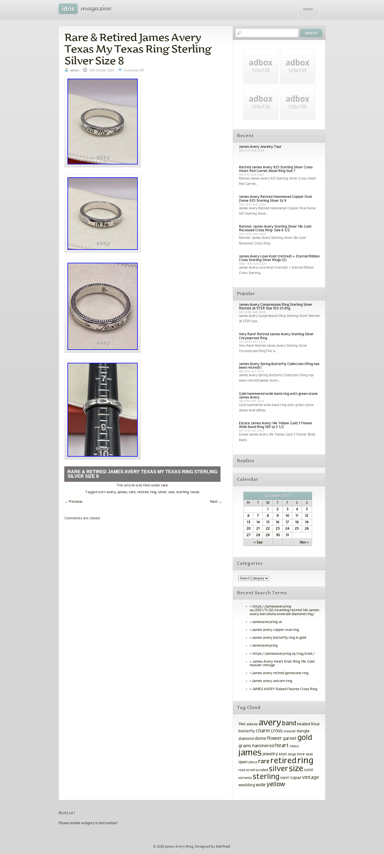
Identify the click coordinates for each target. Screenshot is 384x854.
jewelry (270, 754)
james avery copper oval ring (275, 630)
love (301, 754)
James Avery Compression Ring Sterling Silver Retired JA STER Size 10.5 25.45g (275, 306)
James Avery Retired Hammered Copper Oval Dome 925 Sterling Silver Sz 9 (275, 198)
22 (268, 529)
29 (268, 535)
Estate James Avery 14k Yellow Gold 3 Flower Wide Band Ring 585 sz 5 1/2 (275, 425)
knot (283, 754)
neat (309, 754)
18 (297, 522)
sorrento (245, 778)
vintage (310, 777)
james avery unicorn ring (272, 681)
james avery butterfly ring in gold (279, 638)
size (171, 492)
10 (287, 516)
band (289, 724)
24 (287, 529)
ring (153, 492)
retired (142, 492)
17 (287, 522)
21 (258, 529)
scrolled (262, 770)
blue (315, 724)
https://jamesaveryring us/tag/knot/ (283, 654)
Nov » (304, 542)
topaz (295, 778)
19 (307, 522)
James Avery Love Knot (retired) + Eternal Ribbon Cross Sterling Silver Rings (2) (279, 258)
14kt (242, 724)
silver (162, 492)
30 (278, 535)
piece (253, 762)
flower (274, 738)
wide (261, 785)
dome (260, 739)
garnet (290, 739)
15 (268, 522)
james (122, 492)
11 (296, 516)
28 (258, 535)
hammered (263, 746)
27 (248, 535)
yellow (275, 785)
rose (241, 770)
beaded (303, 724)
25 (297, 529)
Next (216, 502)
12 (306, 516)
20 (248, 529)
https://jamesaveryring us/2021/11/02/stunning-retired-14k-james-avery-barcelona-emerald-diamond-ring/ (285, 610)
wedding (246, 785)
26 (307, 529)
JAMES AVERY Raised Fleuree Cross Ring (284, 689)
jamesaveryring (264, 645)
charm (263, 731)
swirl (285, 778)
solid (308, 770)
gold (304, 738)
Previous (73, 502)
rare (164, 485)
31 (287, 535)
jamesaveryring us (267, 622)
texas (194, 492)
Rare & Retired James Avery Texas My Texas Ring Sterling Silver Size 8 (137, 49)
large (292, 754)
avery (111, 492)
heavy (294, 746)
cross (277, 731)
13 (248, 522)
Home (308, 9)
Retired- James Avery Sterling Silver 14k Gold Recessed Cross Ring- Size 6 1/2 (275, 228)
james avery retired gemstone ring (280, 673)
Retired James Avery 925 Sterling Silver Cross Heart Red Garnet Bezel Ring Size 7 (276, 169)
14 (258, 522)
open (243, 762)
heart (282, 745)
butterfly (246, 731)
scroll (250, 770)
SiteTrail (223, 846)
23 (278, 529)
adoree (252, 724)
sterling (182, 492)
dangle (303, 731)
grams (244, 746)
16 (277, 522)
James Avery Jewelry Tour (260, 147)
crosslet (289, 731)
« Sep (258, 542)
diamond (246, 739)
